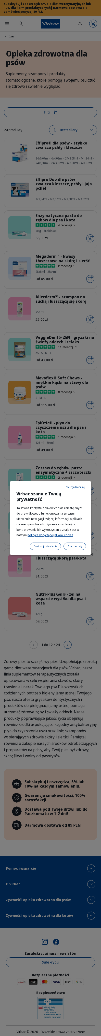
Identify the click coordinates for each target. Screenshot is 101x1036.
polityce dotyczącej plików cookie (50, 535)
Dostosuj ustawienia (45, 546)
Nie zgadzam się (75, 487)
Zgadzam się (74, 546)
